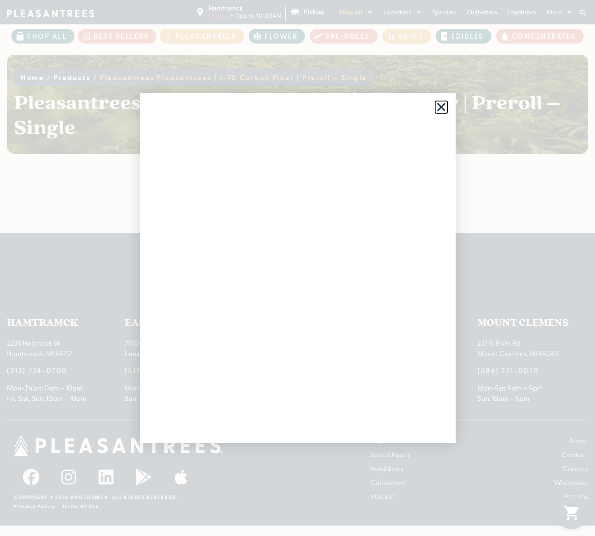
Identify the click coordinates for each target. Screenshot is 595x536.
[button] (441, 107)
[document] (297, 268)
